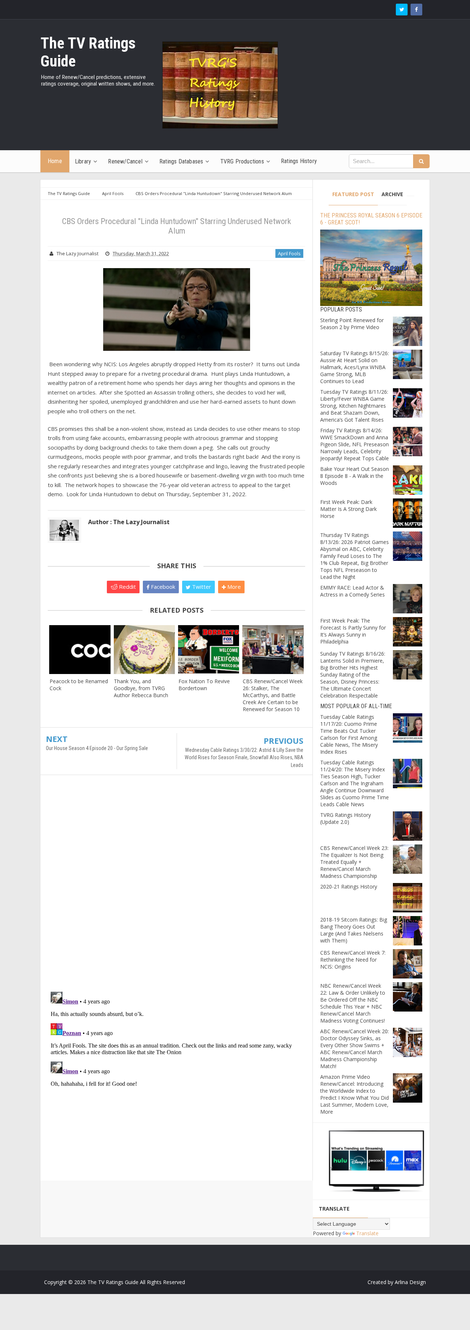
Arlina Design (410, 1282)
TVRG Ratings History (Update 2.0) (345, 818)
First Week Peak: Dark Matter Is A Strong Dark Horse (348, 508)
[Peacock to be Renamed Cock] (80, 649)
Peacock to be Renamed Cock (79, 685)
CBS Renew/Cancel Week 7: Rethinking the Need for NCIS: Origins (353, 959)
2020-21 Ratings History (348, 886)
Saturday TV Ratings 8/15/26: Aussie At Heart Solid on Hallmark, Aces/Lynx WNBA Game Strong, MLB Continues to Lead (354, 367)
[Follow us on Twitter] (402, 9)
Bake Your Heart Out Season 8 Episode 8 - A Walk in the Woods (354, 475)
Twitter (201, 586)
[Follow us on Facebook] (416, 9)
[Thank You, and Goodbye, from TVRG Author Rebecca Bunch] (144, 649)
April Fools (289, 253)
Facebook (162, 586)
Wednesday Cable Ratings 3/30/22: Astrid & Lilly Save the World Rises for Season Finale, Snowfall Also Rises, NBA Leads (244, 757)
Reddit (127, 586)
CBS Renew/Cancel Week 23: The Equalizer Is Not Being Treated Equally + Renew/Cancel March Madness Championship (354, 861)
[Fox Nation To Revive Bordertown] (209, 649)
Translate (367, 1233)
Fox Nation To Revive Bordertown (204, 685)
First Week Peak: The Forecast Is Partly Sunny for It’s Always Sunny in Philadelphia (353, 631)
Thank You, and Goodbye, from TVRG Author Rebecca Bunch (141, 688)
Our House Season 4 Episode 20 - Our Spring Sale (97, 748)
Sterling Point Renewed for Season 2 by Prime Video (352, 324)
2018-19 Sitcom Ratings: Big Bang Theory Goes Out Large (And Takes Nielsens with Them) (353, 930)
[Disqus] (176, 886)
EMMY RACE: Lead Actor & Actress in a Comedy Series (352, 591)
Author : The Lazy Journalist (129, 522)
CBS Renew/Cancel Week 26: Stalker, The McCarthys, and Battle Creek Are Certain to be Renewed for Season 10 (273, 695)
